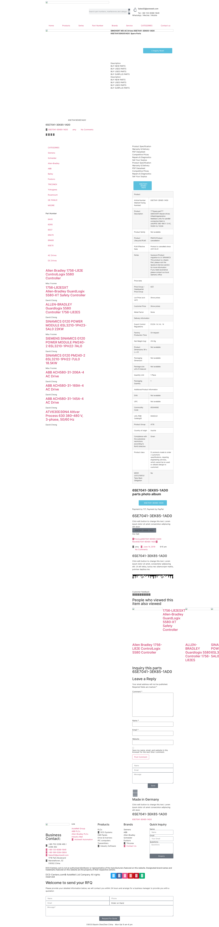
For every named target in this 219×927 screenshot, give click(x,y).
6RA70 (51, 235)
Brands (115, 25)
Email (135, 730)
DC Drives (52, 260)
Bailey (50, 174)
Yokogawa (52, 189)
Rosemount (53, 195)
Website (135, 739)
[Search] (129, 11)
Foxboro (51, 179)
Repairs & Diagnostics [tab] (141, 157)
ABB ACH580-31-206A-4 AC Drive (65, 374)
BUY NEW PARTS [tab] (118, 66)
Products (66, 25)
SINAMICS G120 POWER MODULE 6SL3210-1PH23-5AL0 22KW (66, 325)
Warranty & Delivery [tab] (140, 149)
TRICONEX (52, 184)
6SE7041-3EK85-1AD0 (58, 129)
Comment (137, 691)
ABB (49, 168)
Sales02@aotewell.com (148, 9)
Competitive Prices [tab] (140, 154)
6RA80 (51, 240)
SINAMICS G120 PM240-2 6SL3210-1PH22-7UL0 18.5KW (65, 359)
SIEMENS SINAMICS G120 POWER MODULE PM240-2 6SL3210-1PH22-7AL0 (65, 342)
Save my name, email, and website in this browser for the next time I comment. (150, 751)
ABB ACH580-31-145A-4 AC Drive (65, 400)
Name (135, 720)
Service (129, 25)
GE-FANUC (52, 200)
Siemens (51, 153)
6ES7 (50, 230)
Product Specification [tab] (141, 146)
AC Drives (52, 255)
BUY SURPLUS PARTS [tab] (120, 74)
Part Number (97, 25)
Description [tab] (116, 63)
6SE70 (50, 245)
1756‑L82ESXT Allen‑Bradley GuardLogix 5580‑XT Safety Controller (66, 291)
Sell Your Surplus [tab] (139, 160)
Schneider (52, 158)
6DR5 (50, 224)
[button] (46, 134)
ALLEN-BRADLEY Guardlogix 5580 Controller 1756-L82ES (63, 308)
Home (51, 25)
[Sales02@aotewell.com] (135, 9)
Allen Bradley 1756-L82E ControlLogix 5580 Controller (64, 274)
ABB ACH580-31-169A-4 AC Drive (65, 387)
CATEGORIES (146, 25)
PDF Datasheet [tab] (138, 152)
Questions (154, 842)
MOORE (51, 205)
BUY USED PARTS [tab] (118, 69)
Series (81, 25)
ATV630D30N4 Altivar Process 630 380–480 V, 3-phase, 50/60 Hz (64, 415)
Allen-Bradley (53, 163)
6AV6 (50, 219)
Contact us (165, 25)
